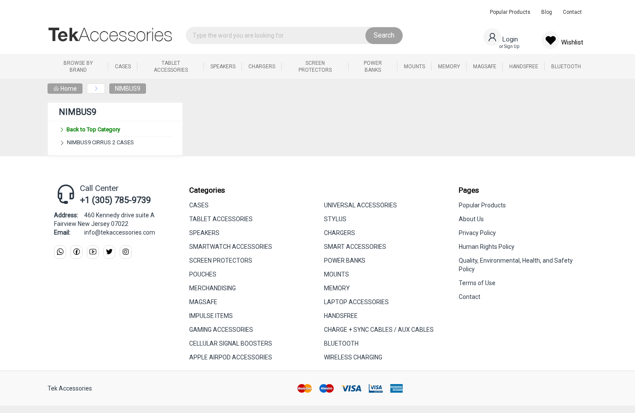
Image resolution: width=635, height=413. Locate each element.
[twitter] (109, 252)
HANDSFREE (341, 315)
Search (384, 35)
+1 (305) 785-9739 (115, 200)
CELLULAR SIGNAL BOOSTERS (230, 343)
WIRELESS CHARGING (353, 357)
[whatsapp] (60, 252)
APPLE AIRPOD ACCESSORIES (230, 357)
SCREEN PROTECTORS (220, 260)
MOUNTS (336, 274)
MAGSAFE (203, 302)
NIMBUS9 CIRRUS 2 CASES (100, 142)
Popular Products (510, 12)
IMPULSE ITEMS (211, 315)
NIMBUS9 (127, 88)
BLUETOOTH (341, 343)
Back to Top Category (93, 129)
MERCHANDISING (212, 288)
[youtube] (93, 252)
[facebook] (76, 252)
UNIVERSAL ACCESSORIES (360, 205)
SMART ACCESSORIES (355, 246)
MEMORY (337, 288)
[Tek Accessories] (110, 34)
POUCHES (202, 274)
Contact (572, 12)
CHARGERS (339, 232)
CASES (199, 205)
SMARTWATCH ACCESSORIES (230, 246)
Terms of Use (477, 283)
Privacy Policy (477, 232)
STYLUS (335, 219)
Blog (546, 12)
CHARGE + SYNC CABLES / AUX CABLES (379, 329)
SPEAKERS (204, 232)
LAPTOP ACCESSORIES (356, 302)
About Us (471, 219)
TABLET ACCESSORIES (221, 219)
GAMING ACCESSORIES (221, 329)
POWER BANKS (344, 260)
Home (68, 88)
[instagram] (126, 252)
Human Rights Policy (486, 246)
